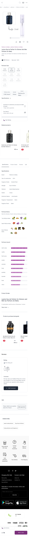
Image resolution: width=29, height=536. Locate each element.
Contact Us (17, 480)
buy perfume (5, 482)
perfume (12, 7)
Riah (1, 7)
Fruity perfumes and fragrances (11, 428)
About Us (17, 478)
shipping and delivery (7, 480)
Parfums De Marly (20, 7)
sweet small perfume (8, 423)
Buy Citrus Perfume (19, 423)
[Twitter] (16, 471)
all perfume (6, 7)
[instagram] (9, 471)
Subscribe (14, 495)
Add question (21, 407)
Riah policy (4, 478)
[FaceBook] (13, 471)
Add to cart (21, 532)
